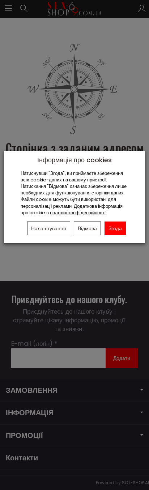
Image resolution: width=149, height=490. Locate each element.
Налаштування (48, 228)
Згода (115, 228)
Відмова (87, 228)
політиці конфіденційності (78, 213)
